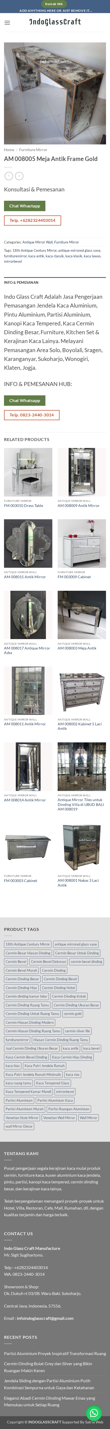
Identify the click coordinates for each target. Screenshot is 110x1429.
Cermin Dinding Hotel (58, 988)
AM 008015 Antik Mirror (25, 577)
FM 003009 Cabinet (74, 577)
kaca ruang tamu (18, 1083)
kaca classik (55, 256)
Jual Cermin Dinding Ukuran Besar (32, 1048)
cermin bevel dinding (86, 961)
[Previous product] (19, 176)
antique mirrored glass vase (79, 250)
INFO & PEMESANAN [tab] (21, 282)
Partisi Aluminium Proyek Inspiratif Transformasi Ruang (55, 1353)
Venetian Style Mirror (22, 1118)
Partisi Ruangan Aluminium (68, 1109)
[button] (7, 22)
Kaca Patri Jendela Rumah (45, 1066)
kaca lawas (92, 256)
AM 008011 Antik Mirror (25, 724)
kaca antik (36, 256)
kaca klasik (73, 256)
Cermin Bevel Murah (21, 970)
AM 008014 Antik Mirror (25, 800)
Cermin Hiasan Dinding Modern (30, 1022)
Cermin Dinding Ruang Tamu (27, 1005)
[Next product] (9, 176)
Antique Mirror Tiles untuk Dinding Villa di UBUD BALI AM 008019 (81, 804)
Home (9, 150)
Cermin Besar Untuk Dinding (77, 953)
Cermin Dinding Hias (21, 988)
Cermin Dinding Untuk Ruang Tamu (32, 1013)
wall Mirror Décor (19, 1126)
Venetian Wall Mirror (59, 1118)
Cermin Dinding (54, 970)
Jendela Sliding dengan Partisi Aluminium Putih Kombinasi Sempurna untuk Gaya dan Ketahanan (49, 1384)
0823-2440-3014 (29, 1274)
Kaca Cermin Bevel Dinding (26, 1057)
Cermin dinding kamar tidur (26, 996)
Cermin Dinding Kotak (69, 996)
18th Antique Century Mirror (35, 250)
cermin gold (72, 1013)
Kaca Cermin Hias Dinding (72, 1057)
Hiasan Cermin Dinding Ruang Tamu (60, 1040)
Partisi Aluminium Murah (25, 1109)
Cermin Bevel (16, 961)
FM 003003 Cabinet (20, 881)
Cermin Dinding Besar (22, 979)
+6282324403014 (31, 1267)
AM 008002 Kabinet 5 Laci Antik (80, 726)
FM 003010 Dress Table (23, 505)
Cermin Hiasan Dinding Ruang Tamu (33, 1031)
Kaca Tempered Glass (52, 1083)
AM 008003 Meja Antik (77, 648)
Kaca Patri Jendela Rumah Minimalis (33, 1074)
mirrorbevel (13, 261)
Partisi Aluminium (19, 1100)
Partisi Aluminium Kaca (55, 1100)
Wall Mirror (88, 1118)
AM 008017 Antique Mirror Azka (27, 650)
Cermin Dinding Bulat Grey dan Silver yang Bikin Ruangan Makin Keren (48, 1367)
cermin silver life (77, 1031)
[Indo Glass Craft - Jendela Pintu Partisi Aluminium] (55, 22)
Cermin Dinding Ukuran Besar (76, 1005)
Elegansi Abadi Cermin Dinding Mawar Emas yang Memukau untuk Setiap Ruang (49, 1401)
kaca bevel (91, 1048)
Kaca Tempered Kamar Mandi (28, 1091)
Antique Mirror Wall (37, 242)
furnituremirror (15, 256)
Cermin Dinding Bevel (60, 979)
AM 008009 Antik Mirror (79, 505)
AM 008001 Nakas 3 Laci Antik (78, 882)
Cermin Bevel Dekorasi (48, 961)
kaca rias (73, 1074)
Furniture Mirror (33, 150)
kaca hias (13, 1066)
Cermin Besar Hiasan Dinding (28, 953)
